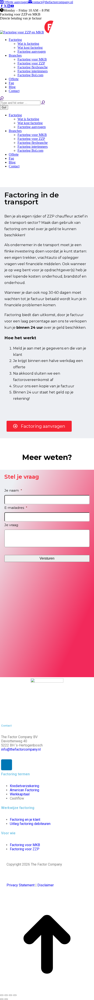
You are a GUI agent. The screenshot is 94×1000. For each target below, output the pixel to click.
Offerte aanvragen (15, 2)
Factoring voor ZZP (24, 849)
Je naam (13, 490)
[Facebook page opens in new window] (1, 6)
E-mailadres (15, 508)
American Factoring (24, 790)
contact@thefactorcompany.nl (52, 2)
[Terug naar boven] (47, 990)
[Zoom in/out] (15, 995)
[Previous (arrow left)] (1, 999)
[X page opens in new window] (5, 6)
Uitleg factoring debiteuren (30, 824)
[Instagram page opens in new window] (8, 6)
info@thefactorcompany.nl (21, 749)
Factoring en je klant (25, 819)
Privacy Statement (21, 885)
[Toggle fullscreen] (10, 995)
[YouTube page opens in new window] (12, 6)
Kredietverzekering (24, 786)
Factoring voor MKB (25, 845)
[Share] (6, 995)
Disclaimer (45, 885)
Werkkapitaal (20, 794)
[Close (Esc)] (1, 995)
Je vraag (11, 525)
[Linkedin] (6, 764)
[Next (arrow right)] (6, 999)
